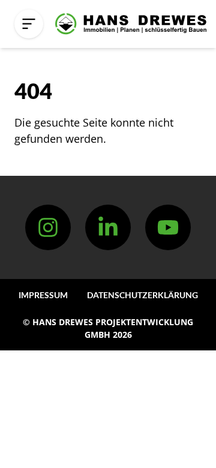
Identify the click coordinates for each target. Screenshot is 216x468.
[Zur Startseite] (130, 24)
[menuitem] (43, 295)
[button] (28, 24)
